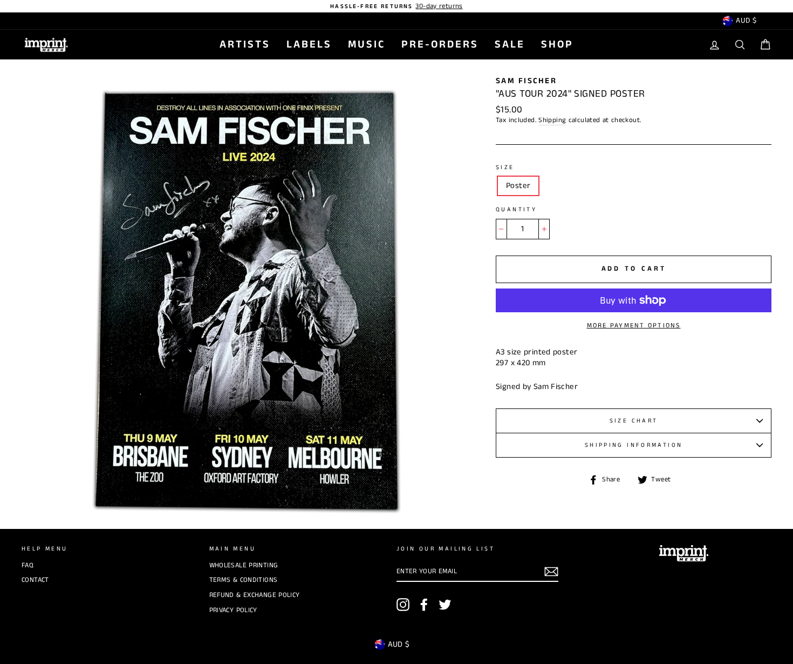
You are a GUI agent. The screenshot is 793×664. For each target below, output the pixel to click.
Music (366, 44)
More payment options (634, 325)
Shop (557, 44)
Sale (510, 44)
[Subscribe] (551, 571)
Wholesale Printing (243, 565)
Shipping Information (634, 445)
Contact (35, 580)
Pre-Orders (439, 44)
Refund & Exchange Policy (254, 595)
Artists (245, 44)
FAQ (27, 565)
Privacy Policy (233, 610)
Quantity (516, 210)
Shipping (552, 120)
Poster (518, 185)
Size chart (634, 421)
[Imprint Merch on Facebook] (424, 604)
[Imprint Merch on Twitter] (445, 604)
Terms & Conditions (243, 580)
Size (505, 168)
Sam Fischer (526, 80)
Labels (309, 44)
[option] (396, 6)
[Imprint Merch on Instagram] (402, 604)
